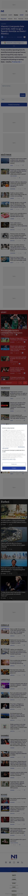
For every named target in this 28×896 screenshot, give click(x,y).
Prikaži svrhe (14, 464)
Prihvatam (14, 468)
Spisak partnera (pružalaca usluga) (9, 459)
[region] (14, 448)
